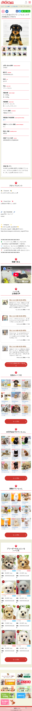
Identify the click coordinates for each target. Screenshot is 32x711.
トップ (2, 6)
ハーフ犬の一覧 (14, 6)
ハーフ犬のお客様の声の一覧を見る (16, 364)
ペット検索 (7, 6)
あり (4, 119)
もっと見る (16, 421)
